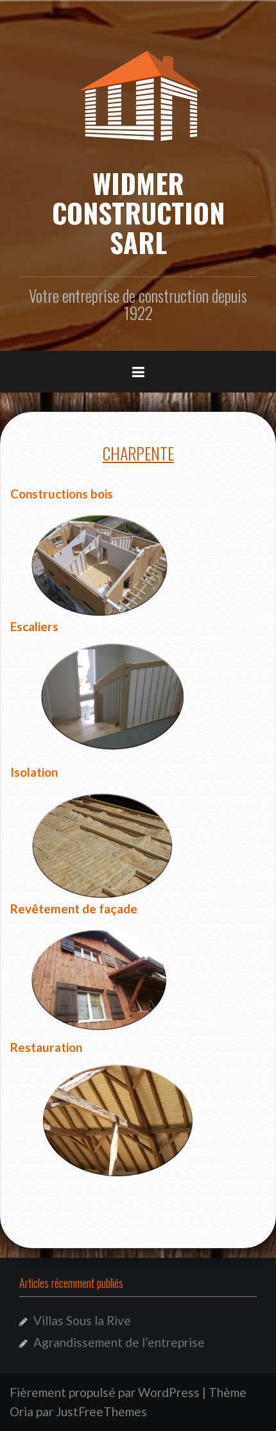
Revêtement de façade (73, 908)
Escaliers (34, 626)
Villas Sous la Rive (82, 1320)
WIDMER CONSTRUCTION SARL (138, 212)
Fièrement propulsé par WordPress (105, 1392)
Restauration (46, 1047)
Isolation (34, 772)
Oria (21, 1411)
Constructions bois (61, 493)
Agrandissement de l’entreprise (119, 1342)
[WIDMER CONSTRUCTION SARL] (138, 92)
